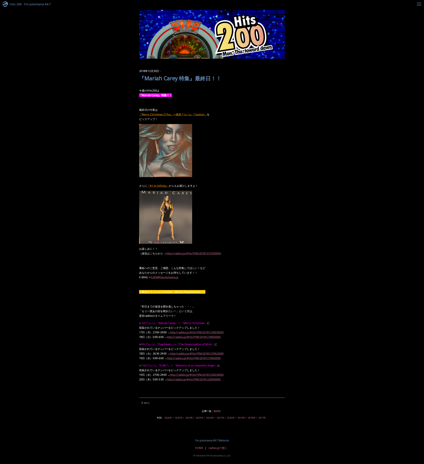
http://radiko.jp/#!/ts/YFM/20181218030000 (197, 332)
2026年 (168, 417)
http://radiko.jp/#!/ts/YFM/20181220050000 (194, 379)
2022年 (210, 417)
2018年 (252, 417)
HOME (199, 448)
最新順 (217, 411)
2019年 (241, 417)
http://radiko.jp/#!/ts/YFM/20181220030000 (197, 375)
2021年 (220, 417)
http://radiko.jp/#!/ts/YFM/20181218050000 (194, 337)
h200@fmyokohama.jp (164, 277)
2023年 (199, 417)
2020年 (231, 417)
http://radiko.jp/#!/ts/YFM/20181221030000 (193, 253)
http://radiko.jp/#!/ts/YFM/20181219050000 (194, 358)
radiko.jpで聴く (218, 448)
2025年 (179, 417)
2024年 (189, 417)
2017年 (262, 417)
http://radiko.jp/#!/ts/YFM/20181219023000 (197, 353)
